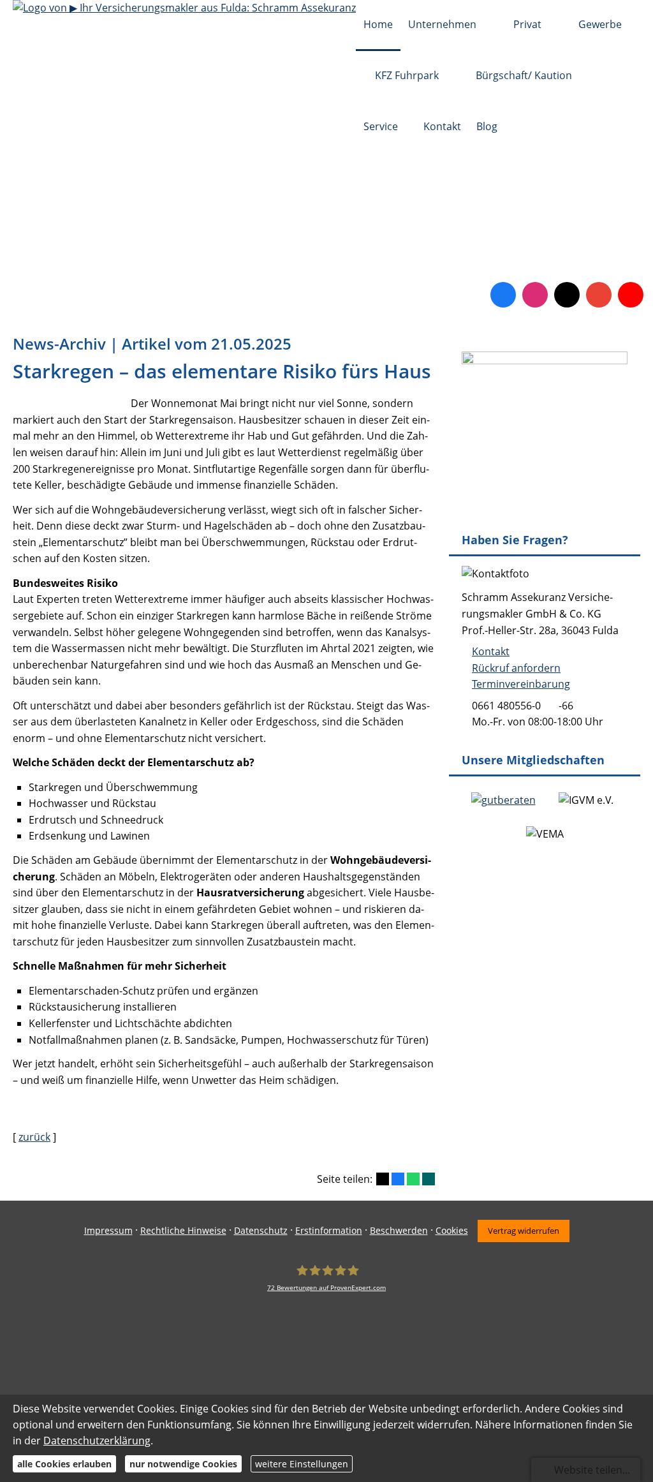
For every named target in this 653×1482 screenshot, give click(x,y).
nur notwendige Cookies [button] (183, 1464)
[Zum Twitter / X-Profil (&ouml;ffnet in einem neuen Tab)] (567, 295)
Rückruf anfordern (516, 668)
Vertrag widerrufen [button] (523, 1230)
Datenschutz (261, 1230)
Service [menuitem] (380, 126)
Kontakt (491, 651)
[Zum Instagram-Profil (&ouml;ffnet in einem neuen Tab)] (535, 295)
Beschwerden (399, 1230)
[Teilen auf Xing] (428, 1179)
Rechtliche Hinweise (183, 1230)
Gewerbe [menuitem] (600, 24)
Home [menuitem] (378, 24)
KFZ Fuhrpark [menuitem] (407, 75)
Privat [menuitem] (527, 24)
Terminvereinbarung (521, 684)
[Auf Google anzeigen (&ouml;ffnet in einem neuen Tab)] (599, 295)
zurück (34, 1137)
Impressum (108, 1230)
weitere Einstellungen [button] (301, 1464)
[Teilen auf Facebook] (398, 1179)
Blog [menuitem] (486, 126)
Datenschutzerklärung (96, 1441)
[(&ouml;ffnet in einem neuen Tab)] (503, 800)
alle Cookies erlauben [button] (64, 1464)
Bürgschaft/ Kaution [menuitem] (524, 75)
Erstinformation (328, 1230)
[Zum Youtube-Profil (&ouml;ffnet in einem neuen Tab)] (630, 295)
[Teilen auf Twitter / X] (382, 1179)
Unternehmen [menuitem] (442, 24)
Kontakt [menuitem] (442, 126)
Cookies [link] (452, 1230)
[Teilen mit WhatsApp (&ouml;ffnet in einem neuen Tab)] (413, 1179)
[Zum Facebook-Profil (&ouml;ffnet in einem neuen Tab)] (503, 295)
